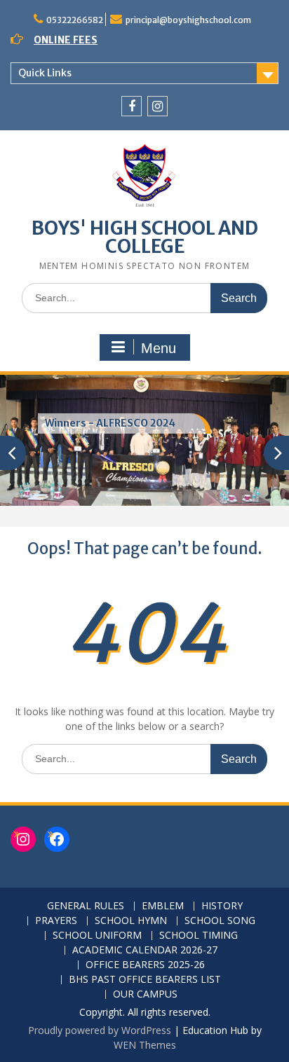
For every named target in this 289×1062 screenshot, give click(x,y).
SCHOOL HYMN (131, 920)
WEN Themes (145, 1044)
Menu (158, 348)
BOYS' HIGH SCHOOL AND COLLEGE (145, 237)
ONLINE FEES (66, 40)
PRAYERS (56, 920)
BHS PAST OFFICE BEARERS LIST (145, 979)
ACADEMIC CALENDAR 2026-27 (144, 950)
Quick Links (45, 73)
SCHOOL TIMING (198, 935)
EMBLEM (163, 906)
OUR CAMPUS (145, 994)
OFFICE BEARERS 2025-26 (145, 965)
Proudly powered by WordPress (99, 1030)
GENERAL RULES (85, 906)
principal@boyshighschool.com (188, 20)
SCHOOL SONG (219, 920)
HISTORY (222, 906)
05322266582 (74, 20)
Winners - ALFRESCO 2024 (110, 423)
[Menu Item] (131, 106)
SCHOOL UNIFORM (97, 935)
